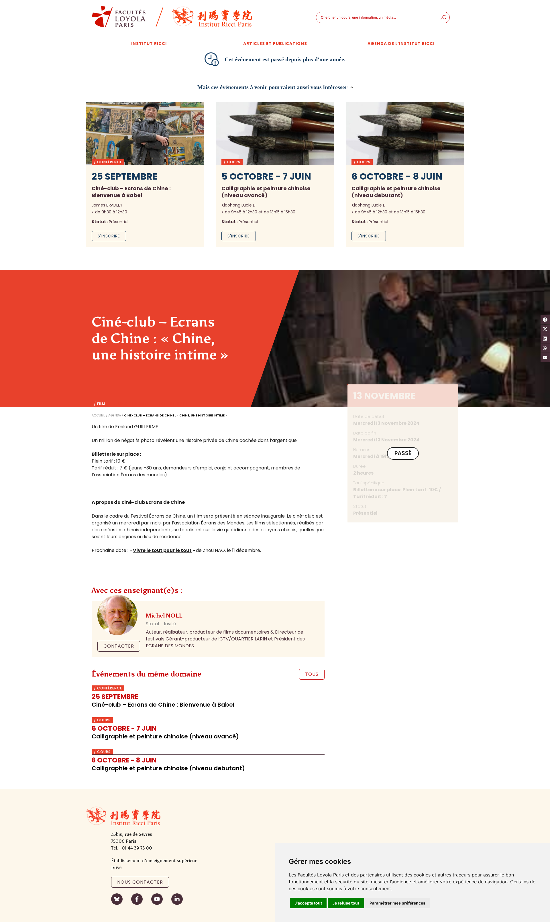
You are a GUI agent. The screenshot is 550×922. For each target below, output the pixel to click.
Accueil (98, 415)
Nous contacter (140, 882)
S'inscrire (109, 236)
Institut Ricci (149, 43)
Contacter (118, 646)
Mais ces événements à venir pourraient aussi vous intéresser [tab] (273, 87)
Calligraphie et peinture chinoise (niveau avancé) (165, 736)
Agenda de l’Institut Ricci (401, 43)
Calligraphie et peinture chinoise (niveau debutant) (168, 768)
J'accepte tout (308, 903)
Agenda (114, 415)
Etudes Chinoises (131, 404)
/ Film (99, 404)
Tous (312, 674)
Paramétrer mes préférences (397, 903)
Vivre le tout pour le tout (162, 550)
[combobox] (376, 17)
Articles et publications (275, 43)
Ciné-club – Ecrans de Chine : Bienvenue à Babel (163, 705)
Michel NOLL (164, 615)
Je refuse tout (345, 903)
